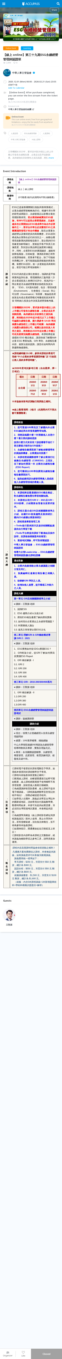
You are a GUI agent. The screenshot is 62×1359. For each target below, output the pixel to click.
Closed (46, 1354)
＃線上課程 (35, 139)
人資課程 (46, 133)
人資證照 (14, 133)
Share (54, 9)
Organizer (7, 1355)
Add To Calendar (16, 87)
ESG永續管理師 (30, 133)
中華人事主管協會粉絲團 (19, 109)
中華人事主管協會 (18, 139)
